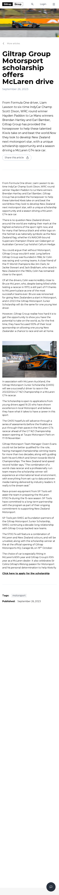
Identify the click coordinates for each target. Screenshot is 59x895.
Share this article (14, 157)
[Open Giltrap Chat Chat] (51, 887)
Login (43, 4)
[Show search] (32, 4)
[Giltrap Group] (12, 4)
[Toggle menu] (54, 4)
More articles (13, 43)
